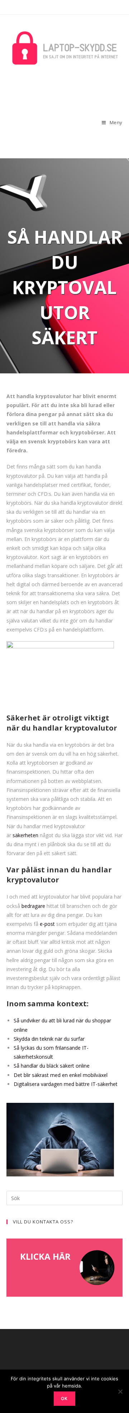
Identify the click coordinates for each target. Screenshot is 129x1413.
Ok (64, 1398)
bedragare (33, 906)
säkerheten (25, 835)
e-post (47, 923)
